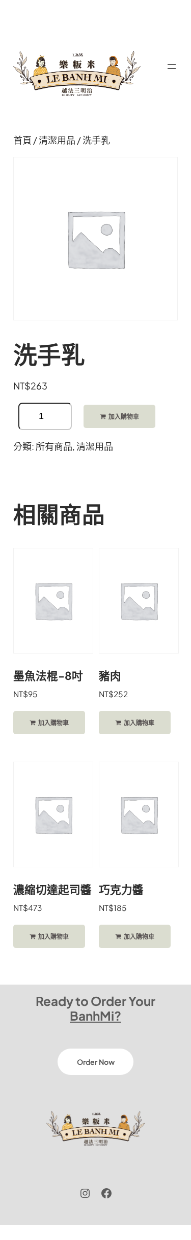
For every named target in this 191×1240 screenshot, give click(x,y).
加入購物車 (123, 416)
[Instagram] (85, 1193)
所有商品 (54, 446)
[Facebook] (106, 1193)
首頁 (22, 140)
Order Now (96, 1061)
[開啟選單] (172, 66)
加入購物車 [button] (53, 723)
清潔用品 (57, 140)
